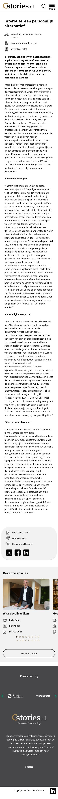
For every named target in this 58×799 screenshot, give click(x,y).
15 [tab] (35, 640)
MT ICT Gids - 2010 (19, 49)
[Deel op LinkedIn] (26, 552)
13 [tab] (29, 640)
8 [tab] (38, 637)
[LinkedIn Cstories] (53, 791)
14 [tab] (32, 640)
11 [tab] (23, 640)
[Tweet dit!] (9, 552)
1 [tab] (16, 637)
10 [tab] (20, 640)
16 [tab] (38, 640)
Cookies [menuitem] (29, 766)
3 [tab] (23, 637)
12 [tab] (26, 640)
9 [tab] (16, 640)
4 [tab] (26, 637)
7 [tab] (35, 637)
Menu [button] (52, 8)
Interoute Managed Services (24, 43)
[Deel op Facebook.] (18, 552)
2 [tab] (19, 637)
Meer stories (29, 653)
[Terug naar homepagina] (18, 5)
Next (55, 696)
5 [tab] (29, 637)
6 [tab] (32, 637)
